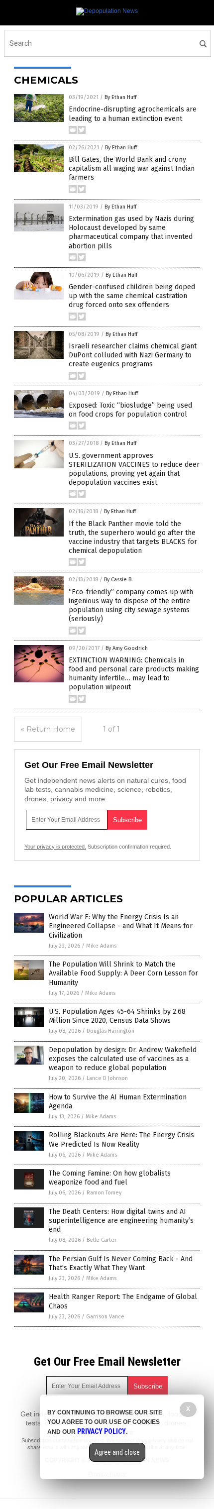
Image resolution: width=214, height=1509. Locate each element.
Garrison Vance (105, 1316)
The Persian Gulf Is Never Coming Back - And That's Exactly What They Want (121, 1263)
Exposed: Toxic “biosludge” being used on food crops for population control (130, 410)
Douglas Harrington (110, 1031)
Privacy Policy (101, 1431)
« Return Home (48, 729)
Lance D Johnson (107, 1078)
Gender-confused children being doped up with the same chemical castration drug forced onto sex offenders (132, 296)
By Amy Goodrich (127, 648)
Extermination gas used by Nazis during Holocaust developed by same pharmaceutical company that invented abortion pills (131, 232)
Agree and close (117, 1452)
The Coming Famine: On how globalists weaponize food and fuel (110, 1177)
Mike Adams (101, 946)
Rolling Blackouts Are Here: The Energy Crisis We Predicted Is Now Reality (121, 1139)
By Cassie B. (118, 579)
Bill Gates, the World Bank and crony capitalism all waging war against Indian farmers (132, 168)
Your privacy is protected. (55, 847)
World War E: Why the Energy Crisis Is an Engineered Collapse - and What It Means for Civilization (121, 926)
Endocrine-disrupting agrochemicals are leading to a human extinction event (133, 113)
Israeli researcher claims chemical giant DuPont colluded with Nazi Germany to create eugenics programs (133, 355)
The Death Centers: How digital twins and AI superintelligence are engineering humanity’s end (121, 1220)
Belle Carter (101, 1240)
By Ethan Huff (120, 97)
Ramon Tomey (104, 1192)
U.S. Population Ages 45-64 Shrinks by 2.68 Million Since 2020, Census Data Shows (117, 1016)
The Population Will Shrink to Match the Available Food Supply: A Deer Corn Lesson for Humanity (123, 973)
